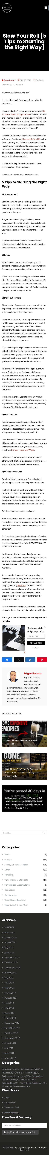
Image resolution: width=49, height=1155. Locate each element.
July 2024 (9, 947)
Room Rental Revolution (15, 900)
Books (7, 854)
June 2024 (9, 952)
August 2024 (10, 942)
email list (21, 585)
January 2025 (11, 937)
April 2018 (9, 1013)
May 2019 (9, 987)
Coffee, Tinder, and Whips (22, 450)
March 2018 (10, 1018)
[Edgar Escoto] (7, 7)
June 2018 (9, 1002)
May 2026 (9, 927)
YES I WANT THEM (35, 643)
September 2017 (12, 1038)
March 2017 (10, 1058)
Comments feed (12, 1107)
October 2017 (11, 1033)
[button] (35, 629)
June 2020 (9, 982)
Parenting (9, 874)
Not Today (36, 648)
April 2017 (9, 1053)
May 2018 (9, 1008)
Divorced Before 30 (30, 139)
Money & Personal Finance (16, 864)
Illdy (11, 1147)
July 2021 (9, 977)
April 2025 (9, 932)
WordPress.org (11, 1112)
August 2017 (10, 1043)
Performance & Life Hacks (12, 85)
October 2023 (11, 962)
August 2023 (10, 972)
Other (7, 869)
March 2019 (10, 992)
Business (40, 80)
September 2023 (12, 967)
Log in (7, 1097)
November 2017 (12, 1028)
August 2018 (10, 997)
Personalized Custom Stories (17, 884)
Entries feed (10, 1102)
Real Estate (10, 889)
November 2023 (12, 957)
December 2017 (12, 1023)
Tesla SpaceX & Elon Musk (16, 905)
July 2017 (9, 1048)
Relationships (11, 895)
